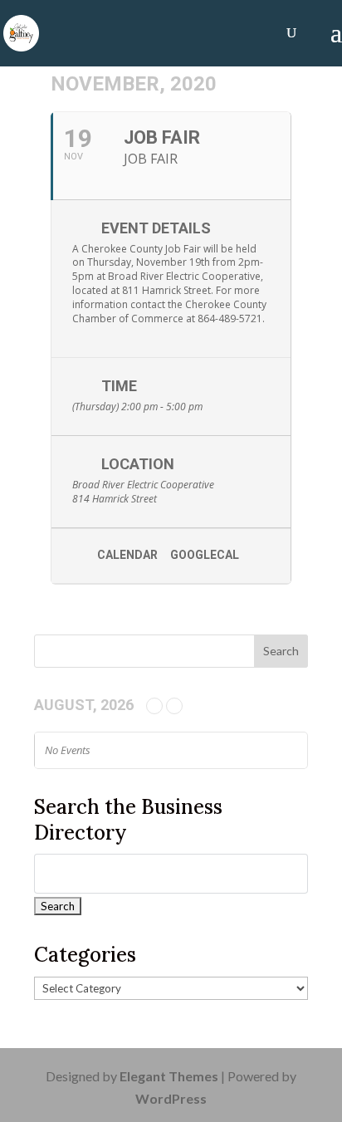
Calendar (127, 554)
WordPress (171, 1098)
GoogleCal (204, 554)
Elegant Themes (169, 1076)
